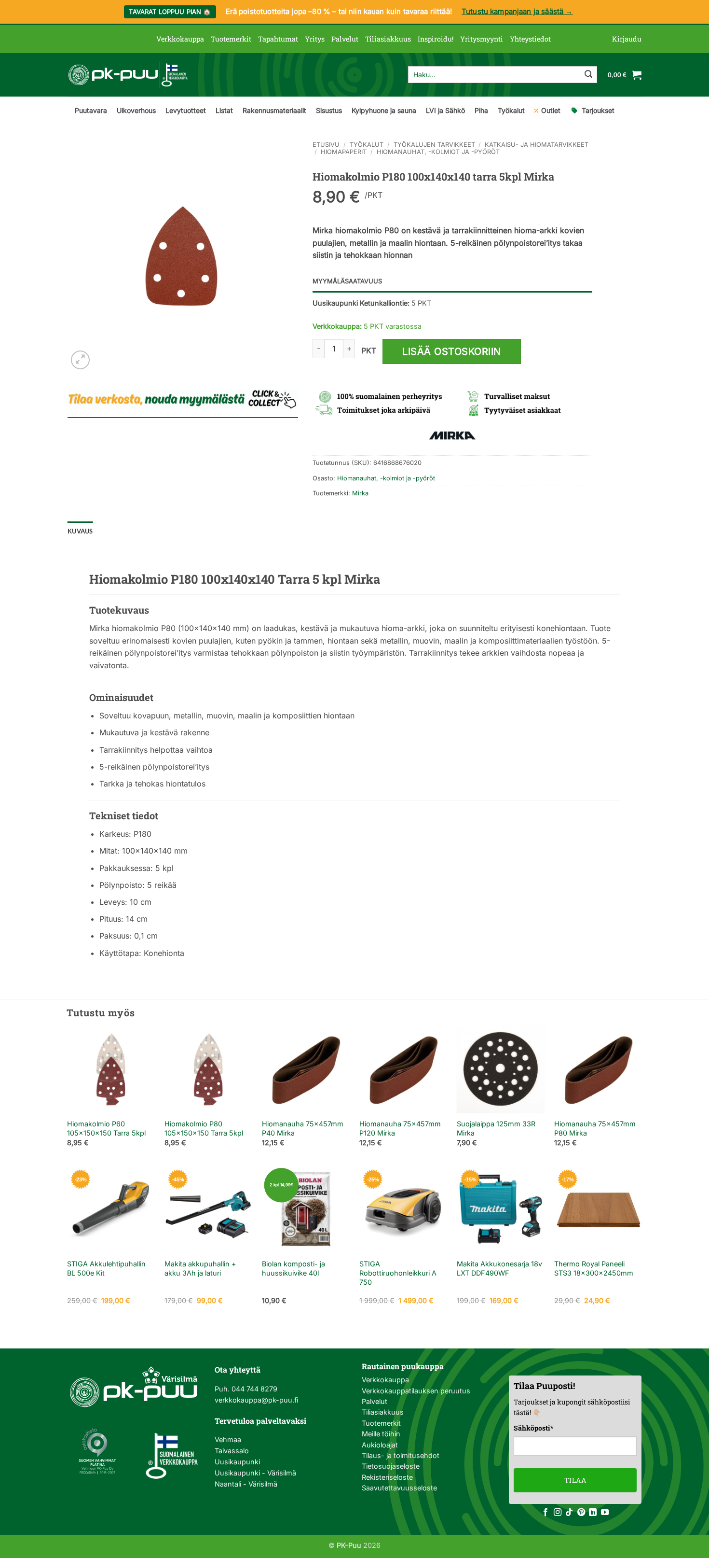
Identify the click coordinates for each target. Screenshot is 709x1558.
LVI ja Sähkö (445, 110)
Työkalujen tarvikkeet (434, 144)
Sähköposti (533, 1427)
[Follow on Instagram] (557, 1512)
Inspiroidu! (435, 38)
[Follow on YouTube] (605, 1512)
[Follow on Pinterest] (581, 1512)
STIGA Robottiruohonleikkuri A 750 (397, 1273)
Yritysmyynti (481, 38)
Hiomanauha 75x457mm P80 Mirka (595, 1128)
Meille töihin (381, 1434)
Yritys (315, 38)
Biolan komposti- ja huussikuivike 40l (293, 1268)
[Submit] (588, 75)
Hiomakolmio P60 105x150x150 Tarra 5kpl (106, 1128)
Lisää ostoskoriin (451, 351)
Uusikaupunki (237, 1462)
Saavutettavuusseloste (399, 1488)
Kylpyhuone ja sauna (384, 110)
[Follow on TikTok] (569, 1512)
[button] (626, 39)
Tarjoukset (598, 110)
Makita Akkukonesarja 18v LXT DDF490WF (499, 1268)
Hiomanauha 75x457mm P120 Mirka (400, 1128)
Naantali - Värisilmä (246, 1484)
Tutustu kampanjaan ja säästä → (517, 11)
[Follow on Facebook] (545, 1512)
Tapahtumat (278, 38)
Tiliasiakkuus (388, 38)
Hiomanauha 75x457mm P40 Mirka (302, 1128)
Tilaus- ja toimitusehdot (400, 1455)
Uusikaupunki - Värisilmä (255, 1473)
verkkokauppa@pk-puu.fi (256, 1400)
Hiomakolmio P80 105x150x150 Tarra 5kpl (203, 1128)
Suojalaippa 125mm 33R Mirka (496, 1128)
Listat (224, 110)
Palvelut (344, 38)
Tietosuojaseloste (391, 1466)
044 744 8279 (253, 1389)
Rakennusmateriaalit (274, 110)
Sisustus (329, 110)
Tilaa (575, 1480)
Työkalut (511, 110)
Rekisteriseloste (387, 1477)
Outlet (550, 110)
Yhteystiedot (530, 38)
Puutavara (91, 110)
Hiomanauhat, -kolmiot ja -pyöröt (438, 151)
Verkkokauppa (180, 38)
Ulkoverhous (136, 110)
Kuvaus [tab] (80, 531)
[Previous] (67, 1095)
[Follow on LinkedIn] (593, 1512)
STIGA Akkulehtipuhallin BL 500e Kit (106, 1268)
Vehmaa (228, 1439)
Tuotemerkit (231, 38)
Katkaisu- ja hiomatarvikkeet (536, 144)
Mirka (360, 493)
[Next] (641, 1095)
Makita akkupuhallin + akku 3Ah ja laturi (200, 1268)
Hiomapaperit (344, 151)
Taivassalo (232, 1450)
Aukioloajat (380, 1445)
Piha (481, 110)
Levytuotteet (185, 110)
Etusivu (326, 144)
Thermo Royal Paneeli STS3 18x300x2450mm (593, 1268)
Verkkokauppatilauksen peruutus (416, 1391)
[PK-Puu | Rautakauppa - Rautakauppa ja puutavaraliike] (128, 75)
